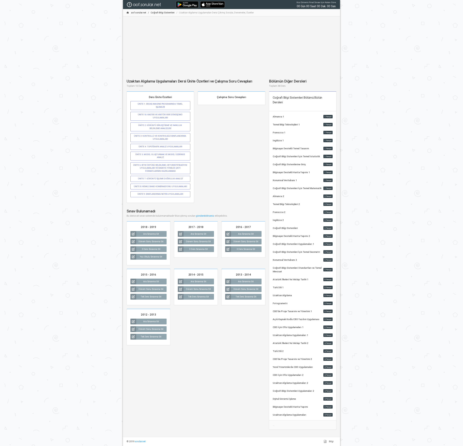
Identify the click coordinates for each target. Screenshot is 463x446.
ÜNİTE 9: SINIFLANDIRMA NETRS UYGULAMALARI (160, 194)
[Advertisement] (231, 44)
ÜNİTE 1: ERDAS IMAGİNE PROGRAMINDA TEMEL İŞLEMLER (160, 105)
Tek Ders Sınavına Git (151, 296)
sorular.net (140, 441)
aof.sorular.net (138, 12)
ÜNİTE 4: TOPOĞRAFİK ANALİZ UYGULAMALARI (160, 146)
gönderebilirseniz (205, 215)
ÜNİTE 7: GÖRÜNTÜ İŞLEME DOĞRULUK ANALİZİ (160, 178)
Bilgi (331, 441)
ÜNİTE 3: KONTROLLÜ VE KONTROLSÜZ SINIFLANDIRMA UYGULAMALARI (160, 137)
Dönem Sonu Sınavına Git (151, 241)
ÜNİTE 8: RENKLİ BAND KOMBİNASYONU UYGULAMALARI (160, 186)
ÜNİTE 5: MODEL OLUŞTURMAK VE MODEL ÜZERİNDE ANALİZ (160, 155)
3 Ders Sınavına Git (151, 249)
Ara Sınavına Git (151, 234)
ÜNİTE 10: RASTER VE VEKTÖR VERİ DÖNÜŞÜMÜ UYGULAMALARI (160, 116)
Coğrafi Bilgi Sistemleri (163, 12)
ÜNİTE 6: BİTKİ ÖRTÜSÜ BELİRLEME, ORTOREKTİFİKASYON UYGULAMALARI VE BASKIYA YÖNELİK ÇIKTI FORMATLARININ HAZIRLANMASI (160, 168)
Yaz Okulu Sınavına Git (151, 256)
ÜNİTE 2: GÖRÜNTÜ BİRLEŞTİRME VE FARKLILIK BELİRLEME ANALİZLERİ (160, 126)
